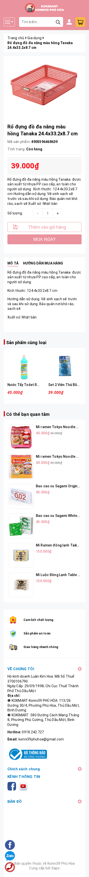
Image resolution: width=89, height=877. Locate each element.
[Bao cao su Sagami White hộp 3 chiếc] (21, 525)
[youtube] (24, 786)
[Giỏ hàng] (80, 22)
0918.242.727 (33, 732)
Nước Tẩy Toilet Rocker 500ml (32, 385)
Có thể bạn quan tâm (27, 414)
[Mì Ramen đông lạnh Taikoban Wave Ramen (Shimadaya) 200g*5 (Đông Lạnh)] (21, 555)
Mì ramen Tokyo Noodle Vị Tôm (62, 427)
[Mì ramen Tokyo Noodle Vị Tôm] (21, 437)
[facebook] (12, 786)
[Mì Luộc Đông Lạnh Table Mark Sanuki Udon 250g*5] (21, 585)
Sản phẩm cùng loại (26, 342)
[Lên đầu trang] (80, 868)
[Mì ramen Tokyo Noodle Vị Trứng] (21, 466)
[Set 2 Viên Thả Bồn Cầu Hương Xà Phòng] (65, 366)
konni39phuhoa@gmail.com (41, 739)
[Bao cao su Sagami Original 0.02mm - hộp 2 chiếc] (21, 496)
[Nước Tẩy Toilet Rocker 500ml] (24, 366)
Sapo (55, 868)
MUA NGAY (44, 239)
